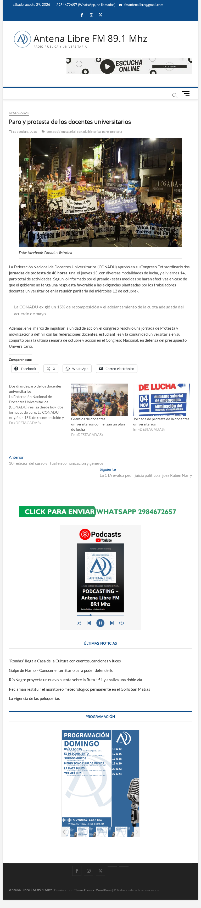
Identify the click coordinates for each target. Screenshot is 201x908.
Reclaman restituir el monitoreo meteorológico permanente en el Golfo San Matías (79, 689)
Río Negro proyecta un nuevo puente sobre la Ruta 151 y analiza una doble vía (75, 679)
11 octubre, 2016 (24, 132)
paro (105, 132)
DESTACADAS (19, 113)
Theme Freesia (84, 890)
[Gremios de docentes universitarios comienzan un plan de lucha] (99, 400)
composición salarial (61, 132)
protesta (116, 132)
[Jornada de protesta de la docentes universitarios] (161, 400)
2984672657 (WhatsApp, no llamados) (85, 5)
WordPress (103, 890)
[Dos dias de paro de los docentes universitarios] (40, 404)
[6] (105, 832)
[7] (124, 832)
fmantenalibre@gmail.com (143, 5)
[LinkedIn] (112, 866)
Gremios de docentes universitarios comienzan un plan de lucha (98, 424)
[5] (86, 832)
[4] (67, 832)
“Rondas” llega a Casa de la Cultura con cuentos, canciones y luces (65, 660)
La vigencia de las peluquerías (34, 698)
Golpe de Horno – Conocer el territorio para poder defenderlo (61, 670)
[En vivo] (124, 866)
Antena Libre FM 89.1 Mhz (90, 38)
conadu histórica (89, 132)
